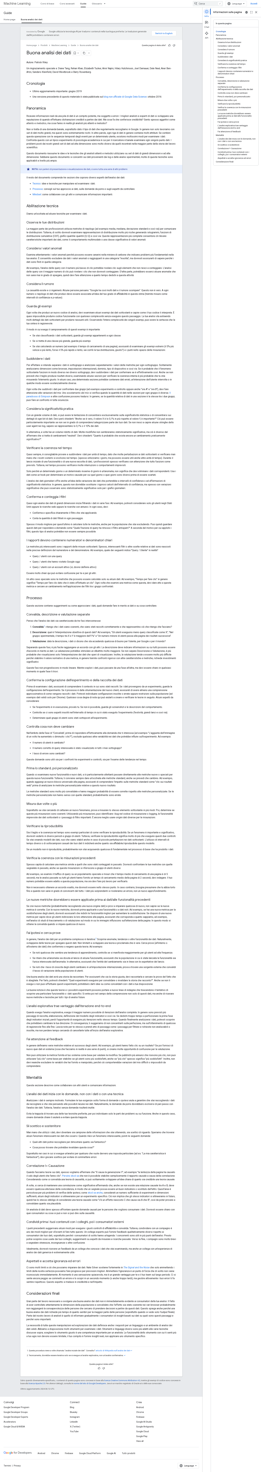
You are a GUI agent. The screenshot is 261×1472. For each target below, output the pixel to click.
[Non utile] (174, 45)
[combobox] (208, 3)
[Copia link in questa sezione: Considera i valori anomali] (65, 248)
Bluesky (73, 1412)
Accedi (253, 3)
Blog (72, 1407)
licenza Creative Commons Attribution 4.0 (122, 1380)
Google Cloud (142, 1431)
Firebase (140, 1417)
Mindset (36, 194)
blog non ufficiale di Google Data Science (125, 96)
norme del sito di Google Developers (90, 1383)
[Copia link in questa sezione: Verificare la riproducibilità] (66, 826)
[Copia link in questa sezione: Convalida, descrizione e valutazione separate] (93, 615)
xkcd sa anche (95, 1192)
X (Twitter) (75, 1426)
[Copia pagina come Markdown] (84, 53)
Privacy (17, 1465)
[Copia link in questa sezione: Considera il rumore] (57, 284)
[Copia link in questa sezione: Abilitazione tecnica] (61, 206)
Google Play (141, 1436)
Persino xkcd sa (70, 1175)
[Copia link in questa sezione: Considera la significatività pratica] (76, 409)
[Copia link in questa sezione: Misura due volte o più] (60, 804)
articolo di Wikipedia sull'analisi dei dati (112, 1350)
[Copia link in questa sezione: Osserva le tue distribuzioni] (67, 223)
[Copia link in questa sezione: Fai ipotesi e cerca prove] (64, 933)
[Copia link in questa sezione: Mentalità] (45, 1078)
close (256, 12)
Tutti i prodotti (128, 1453)
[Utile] (169, 45)
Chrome (140, 1412)
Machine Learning (17, 4)
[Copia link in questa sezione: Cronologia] (48, 84)
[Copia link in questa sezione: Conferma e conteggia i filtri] (69, 497)
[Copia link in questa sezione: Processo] (45, 598)
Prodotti (44, 45)
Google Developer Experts (16, 1417)
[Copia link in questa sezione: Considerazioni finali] (63, 1293)
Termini (7, 1465)
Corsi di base (47, 3)
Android (140, 1407)
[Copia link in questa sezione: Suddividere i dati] (53, 359)
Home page (9, 19)
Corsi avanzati (67, 3)
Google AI (111, 1453)
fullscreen (251, 12)
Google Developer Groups (16, 1412)
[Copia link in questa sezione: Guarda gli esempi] (55, 306)
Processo (37, 189)
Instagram (75, 1417)
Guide (83, 3)
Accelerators (10, 1422)
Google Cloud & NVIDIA (14, 1426)
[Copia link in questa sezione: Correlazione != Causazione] (67, 1166)
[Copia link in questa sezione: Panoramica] (49, 108)
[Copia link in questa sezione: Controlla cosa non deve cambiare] (77, 727)
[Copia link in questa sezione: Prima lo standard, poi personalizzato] (81, 768)
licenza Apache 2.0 (37, 1383)
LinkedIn (74, 1422)
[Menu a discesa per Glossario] (105, 3)
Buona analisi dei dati (31, 19)
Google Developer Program (16, 1407)
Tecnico (36, 183)
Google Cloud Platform (90, 1453)
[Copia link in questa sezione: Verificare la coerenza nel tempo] (75, 448)
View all (139, 1441)
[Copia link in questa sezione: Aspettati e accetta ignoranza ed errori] (83, 1261)
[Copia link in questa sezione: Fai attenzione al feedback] (66, 1039)
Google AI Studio (144, 1422)
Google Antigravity (145, 1426)
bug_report (246, 12)
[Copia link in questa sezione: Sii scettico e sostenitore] (64, 1126)
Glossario (97, 3)
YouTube (74, 1431)
